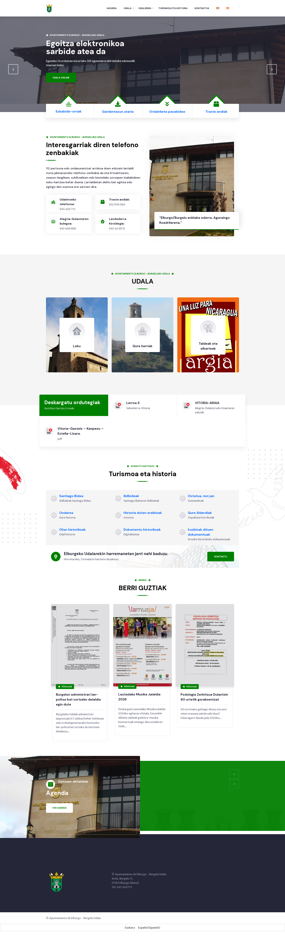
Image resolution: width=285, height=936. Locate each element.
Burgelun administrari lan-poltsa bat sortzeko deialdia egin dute (78, 699)
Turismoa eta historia (173, 8)
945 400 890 (68, 228)
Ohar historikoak (72, 529)
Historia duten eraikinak (143, 513)
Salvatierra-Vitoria (138, 408)
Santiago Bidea (71, 496)
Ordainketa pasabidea (167, 111)
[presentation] (13, 69)
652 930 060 (117, 204)
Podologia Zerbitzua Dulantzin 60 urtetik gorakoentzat (204, 697)
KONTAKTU (220, 556)
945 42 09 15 (117, 228)
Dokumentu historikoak (142, 529)
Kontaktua (202, 8)
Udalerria (145, 8)
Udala (127, 8)
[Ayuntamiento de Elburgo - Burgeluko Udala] (49, 8)
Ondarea (66, 513)
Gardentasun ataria (118, 111)
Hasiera (112, 8)
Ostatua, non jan (201, 496)
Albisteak (67, 686)
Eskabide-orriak (68, 111)
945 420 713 (67, 209)
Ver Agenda (59, 807)
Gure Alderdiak (200, 513)
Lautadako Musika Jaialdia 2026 (139, 696)
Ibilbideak (131, 496)
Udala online (61, 77)
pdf (60, 438)
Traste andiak (216, 111)
